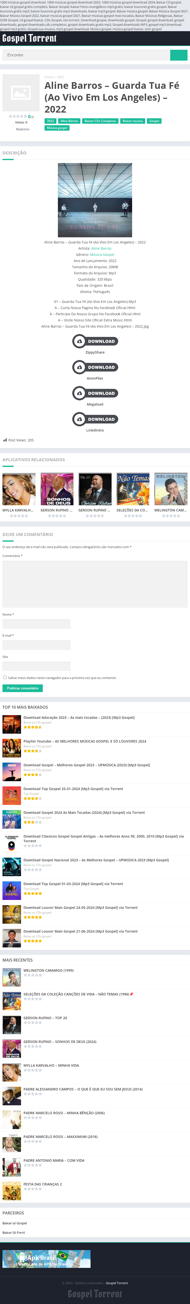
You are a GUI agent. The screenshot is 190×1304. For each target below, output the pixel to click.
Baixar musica (133, 121)
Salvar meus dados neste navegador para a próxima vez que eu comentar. (62, 678)
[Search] (179, 55)
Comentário (12, 556)
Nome (8, 614)
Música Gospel (102, 254)
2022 (60, 77)
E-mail (8, 635)
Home (49, 77)
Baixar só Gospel (14, 1223)
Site (5, 656)
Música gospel (57, 128)
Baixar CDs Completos (100, 121)
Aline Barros (69, 121)
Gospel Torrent (117, 1283)
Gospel (154, 121)
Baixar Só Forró (13, 1232)
